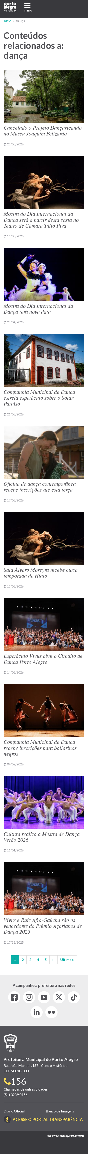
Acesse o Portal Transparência (48, 1119)
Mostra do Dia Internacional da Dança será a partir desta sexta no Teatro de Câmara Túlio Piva (41, 219)
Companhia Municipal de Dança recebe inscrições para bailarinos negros (40, 747)
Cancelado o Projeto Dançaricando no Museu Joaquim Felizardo (43, 130)
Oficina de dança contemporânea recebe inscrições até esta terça (40, 486)
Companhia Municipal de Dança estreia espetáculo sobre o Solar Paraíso (39, 397)
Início (8, 21)
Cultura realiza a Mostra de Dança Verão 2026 (42, 836)
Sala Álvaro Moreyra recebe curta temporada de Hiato (41, 572)
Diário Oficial (14, 1111)
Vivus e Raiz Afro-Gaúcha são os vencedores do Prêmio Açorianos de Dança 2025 (43, 925)
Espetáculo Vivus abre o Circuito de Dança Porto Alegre (43, 658)
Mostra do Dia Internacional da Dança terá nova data (38, 308)
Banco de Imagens (60, 1111)
